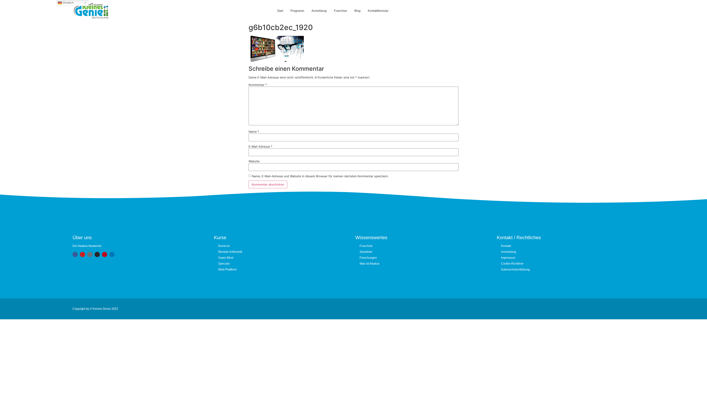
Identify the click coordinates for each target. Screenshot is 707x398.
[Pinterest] (104, 254)
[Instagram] (97, 254)
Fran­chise (340, 10)
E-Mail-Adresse (260, 146)
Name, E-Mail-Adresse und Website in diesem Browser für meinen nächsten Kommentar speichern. (320, 176)
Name (254, 131)
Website (254, 161)
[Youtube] (82, 254)
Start (280, 10)
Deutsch (68, 2)
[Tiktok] (89, 254)
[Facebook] (75, 254)
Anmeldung (319, 10)
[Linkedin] (112, 254)
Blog (357, 10)
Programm (297, 10)
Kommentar (258, 84)
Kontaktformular (378, 10)
